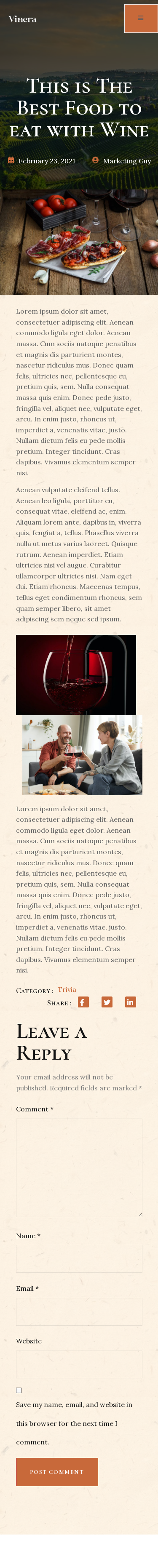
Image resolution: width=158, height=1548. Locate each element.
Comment (35, 1109)
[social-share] (83, 1001)
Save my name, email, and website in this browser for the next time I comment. (74, 1423)
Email (27, 1288)
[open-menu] (141, 18)
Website (29, 1341)
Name (28, 1235)
